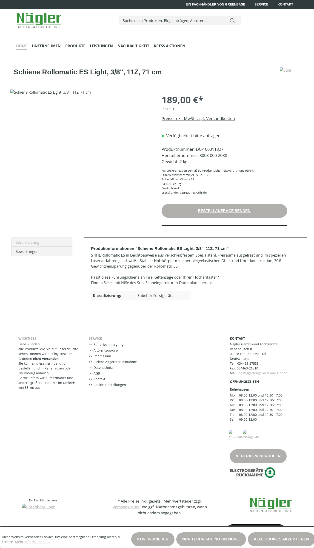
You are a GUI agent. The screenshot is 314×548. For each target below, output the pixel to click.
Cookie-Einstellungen (109, 385)
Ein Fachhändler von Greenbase (215, 4)
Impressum (102, 356)
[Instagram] (251, 434)
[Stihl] (285, 73)
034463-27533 (248, 363)
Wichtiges (27, 338)
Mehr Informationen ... (32, 542)
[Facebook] (237, 434)
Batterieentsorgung (108, 344)
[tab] (41, 242)
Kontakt (285, 4)
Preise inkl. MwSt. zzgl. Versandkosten (198, 118)
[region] (81, 138)
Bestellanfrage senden (224, 211)
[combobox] (172, 20)
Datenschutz (103, 367)
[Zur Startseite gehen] (39, 19)
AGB (96, 373)
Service (261, 4)
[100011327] (81, 138)
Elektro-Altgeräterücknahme (115, 362)
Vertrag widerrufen (258, 456)
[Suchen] (232, 20)
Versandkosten (126, 506)
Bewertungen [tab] (27, 251)
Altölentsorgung (105, 350)
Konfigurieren (152, 539)
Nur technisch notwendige (211, 539)
